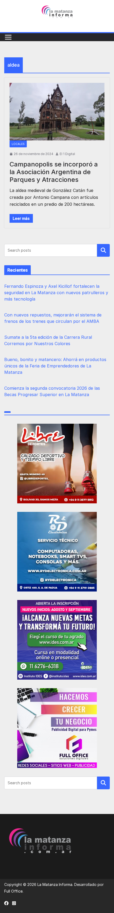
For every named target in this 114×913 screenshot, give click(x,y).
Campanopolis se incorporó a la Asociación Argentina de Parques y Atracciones (54, 171)
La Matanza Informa (54, 884)
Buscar (103, 250)
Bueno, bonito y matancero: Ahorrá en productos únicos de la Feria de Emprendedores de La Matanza (55, 366)
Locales (18, 143)
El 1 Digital (67, 154)
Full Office (13, 891)
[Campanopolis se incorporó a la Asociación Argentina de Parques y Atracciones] (57, 111)
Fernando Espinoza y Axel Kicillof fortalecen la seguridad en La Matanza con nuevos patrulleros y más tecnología (56, 293)
